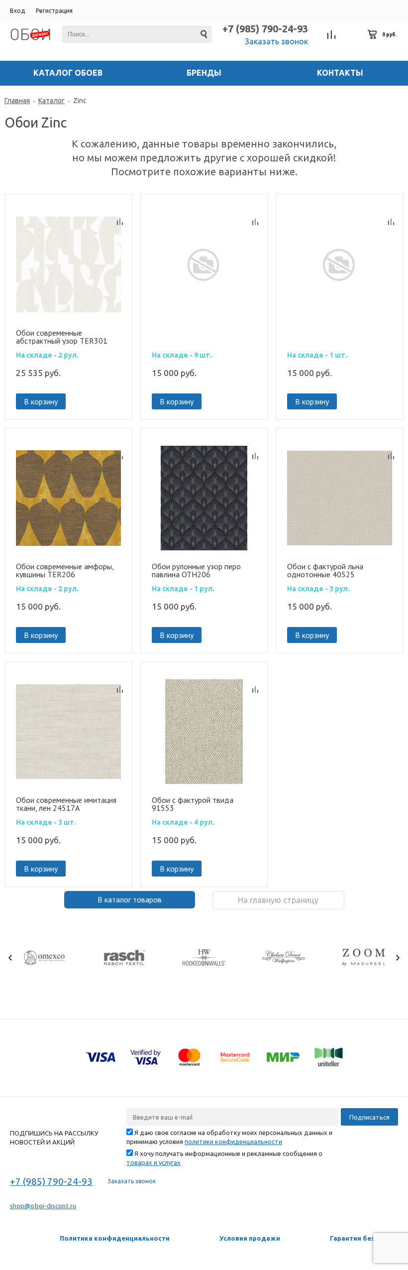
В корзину (41, 401)
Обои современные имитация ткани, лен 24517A (66, 804)
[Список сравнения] (331, 35)
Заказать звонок (276, 41)
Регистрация (54, 10)
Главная (17, 101)
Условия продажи (249, 1238)
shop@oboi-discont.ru (43, 1205)
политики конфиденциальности (233, 1141)
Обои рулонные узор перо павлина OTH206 (196, 570)
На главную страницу (278, 899)
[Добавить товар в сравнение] (120, 222)
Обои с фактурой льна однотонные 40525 (325, 570)
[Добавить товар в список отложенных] (120, 208)
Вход (17, 10)
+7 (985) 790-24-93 (265, 28)
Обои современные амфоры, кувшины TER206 (64, 570)
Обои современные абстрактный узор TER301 (61, 337)
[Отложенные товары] (352, 35)
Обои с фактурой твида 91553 (192, 804)
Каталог (51, 101)
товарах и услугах (153, 1162)
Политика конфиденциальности (115, 1238)
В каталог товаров (130, 899)
